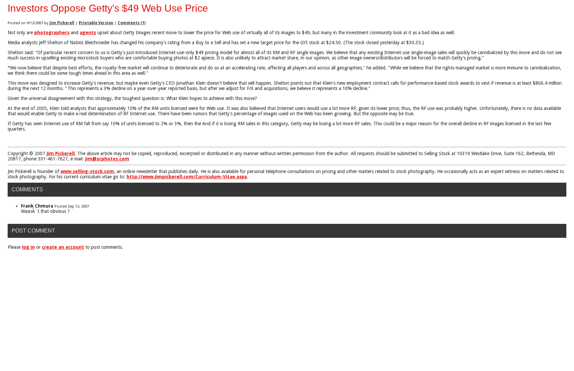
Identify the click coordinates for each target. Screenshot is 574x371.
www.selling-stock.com (87, 171)
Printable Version (96, 23)
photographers (51, 32)
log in (28, 247)
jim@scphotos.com (107, 158)
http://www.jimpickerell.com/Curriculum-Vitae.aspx (187, 176)
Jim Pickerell (61, 23)
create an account (63, 247)
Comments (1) (131, 23)
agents (88, 32)
